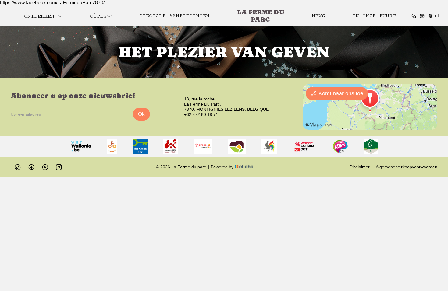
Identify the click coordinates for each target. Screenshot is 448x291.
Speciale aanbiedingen (174, 16)
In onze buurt (374, 16)
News (318, 16)
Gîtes (98, 16)
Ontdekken (41, 16)
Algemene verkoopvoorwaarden (406, 166)
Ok (141, 114)
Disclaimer (360, 166)
